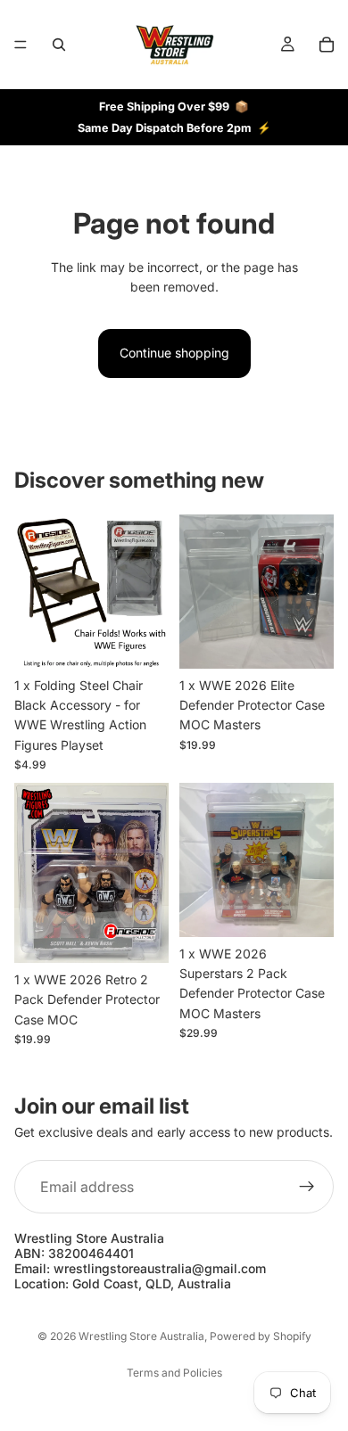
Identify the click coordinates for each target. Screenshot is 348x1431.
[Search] (59, 44)
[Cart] (326, 44)
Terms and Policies (174, 1372)
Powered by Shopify (260, 1336)
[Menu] (20, 44)
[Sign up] (307, 1186)
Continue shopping (174, 352)
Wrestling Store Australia (141, 1336)
